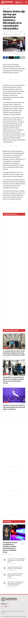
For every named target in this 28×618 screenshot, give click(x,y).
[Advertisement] (14, 271)
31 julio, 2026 (6, 411)
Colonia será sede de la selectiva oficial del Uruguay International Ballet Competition (14, 407)
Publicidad (22, 611)
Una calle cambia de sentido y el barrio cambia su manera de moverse (15, 575)
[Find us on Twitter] (3, 606)
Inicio (4, 8)
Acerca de (15, 611)
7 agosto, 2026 (7, 357)
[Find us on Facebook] (1, 606)
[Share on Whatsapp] (17, 57)
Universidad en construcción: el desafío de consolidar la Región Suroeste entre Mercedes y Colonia (13, 380)
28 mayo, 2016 (6, 31)
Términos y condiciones (6, 611)
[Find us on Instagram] (8, 606)
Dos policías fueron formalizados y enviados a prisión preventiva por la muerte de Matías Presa (10, 547)
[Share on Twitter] (11, 57)
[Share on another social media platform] (22, 57)
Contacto (3, 613)
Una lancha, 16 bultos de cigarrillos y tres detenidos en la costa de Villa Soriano (16, 560)
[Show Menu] (26, 2)
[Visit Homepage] (7, 2)
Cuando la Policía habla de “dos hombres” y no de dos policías (14, 567)
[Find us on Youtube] (6, 606)
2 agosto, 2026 (7, 385)
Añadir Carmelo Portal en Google (13, 34)
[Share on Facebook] (5, 57)
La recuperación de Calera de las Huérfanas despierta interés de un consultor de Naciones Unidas (14, 353)
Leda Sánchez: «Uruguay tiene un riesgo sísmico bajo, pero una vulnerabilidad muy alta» (15, 583)
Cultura (7, 8)
